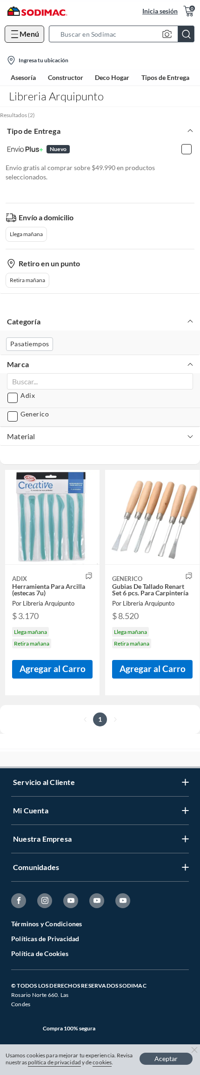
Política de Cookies (39, 953)
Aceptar (166, 1058)
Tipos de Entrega (165, 77)
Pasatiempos (29, 343)
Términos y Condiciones (46, 924)
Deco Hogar (112, 77)
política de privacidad (54, 1062)
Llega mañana (26, 234)
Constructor (65, 77)
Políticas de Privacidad (45, 939)
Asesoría (23, 77)
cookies (102, 1062)
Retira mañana (27, 280)
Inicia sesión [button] (160, 11)
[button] (124, 34)
